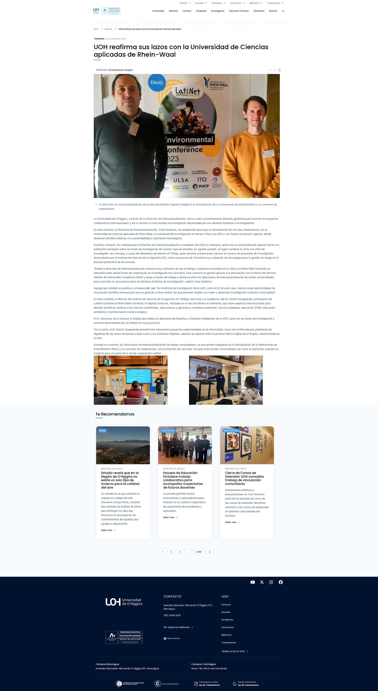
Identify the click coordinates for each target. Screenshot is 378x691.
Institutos (184, 3)
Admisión (173, 11)
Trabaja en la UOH (233, 651)
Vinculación (259, 11)
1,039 (198, 552)
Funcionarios (236, 3)
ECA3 (102, 430)
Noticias (273, 11)
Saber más (107, 530)
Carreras (187, 11)
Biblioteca (255, 3)
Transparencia (274, 3)
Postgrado (201, 11)
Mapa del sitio (173, 638)
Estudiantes (217, 3)
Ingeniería (99, 39)
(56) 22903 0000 (172, 615)
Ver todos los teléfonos (177, 627)
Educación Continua (239, 11)
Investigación (217, 11)
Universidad (158, 11)
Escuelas (200, 3)
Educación (168, 430)
